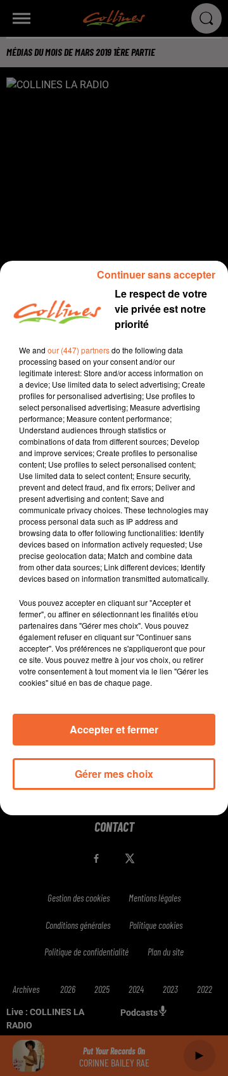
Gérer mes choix (114, 773)
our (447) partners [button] (79, 349)
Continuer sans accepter (156, 274)
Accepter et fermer (114, 729)
